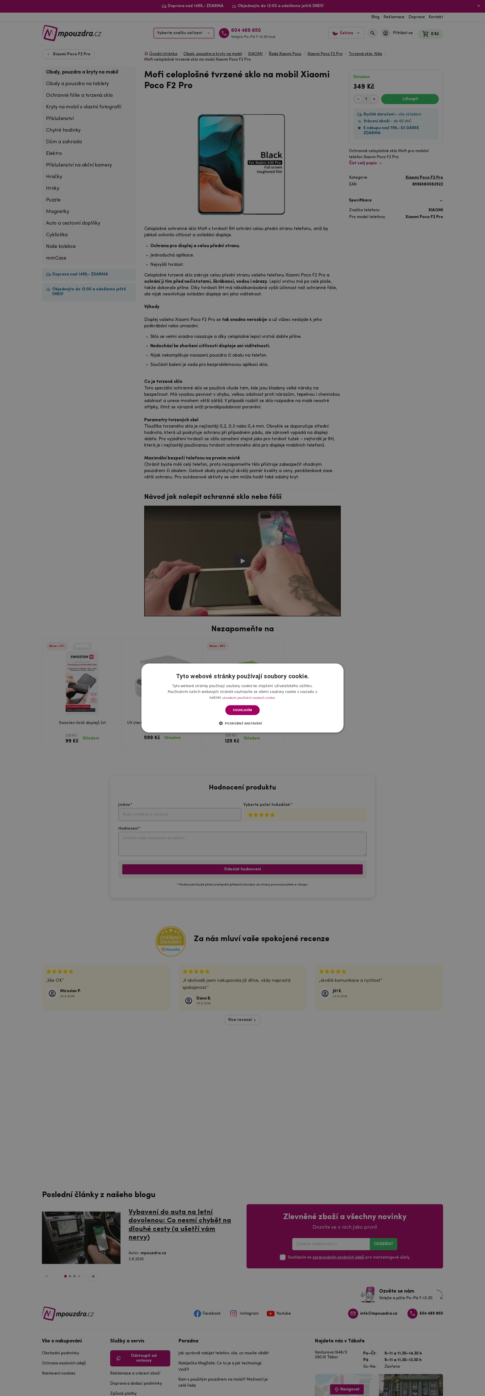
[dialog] (242, 698)
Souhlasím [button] (242, 710)
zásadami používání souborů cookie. (249, 697)
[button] (242, 723)
